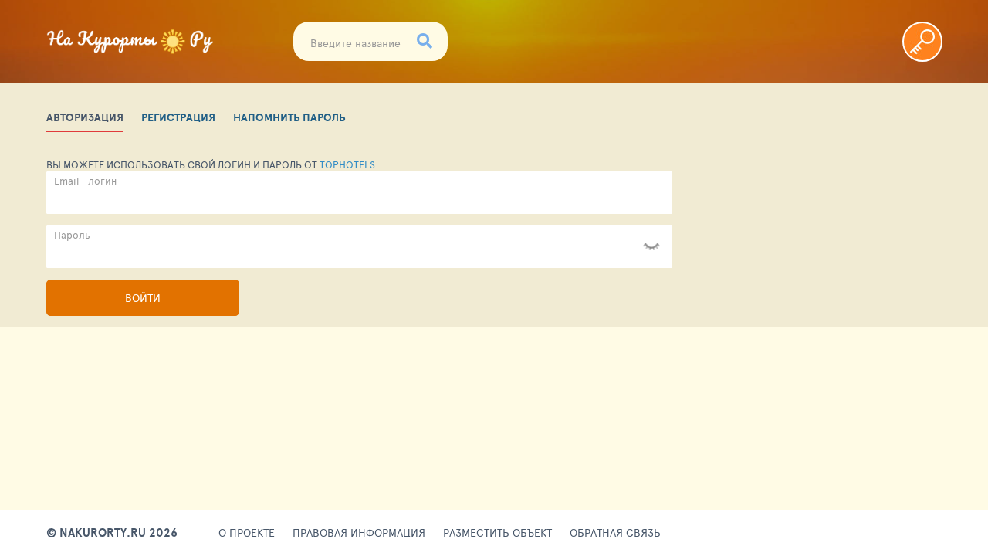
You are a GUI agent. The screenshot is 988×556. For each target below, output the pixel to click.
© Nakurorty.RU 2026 (112, 533)
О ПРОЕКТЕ (246, 533)
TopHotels (347, 164)
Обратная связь (615, 533)
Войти (143, 297)
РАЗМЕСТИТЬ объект (497, 533)
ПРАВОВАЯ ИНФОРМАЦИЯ (359, 533)
